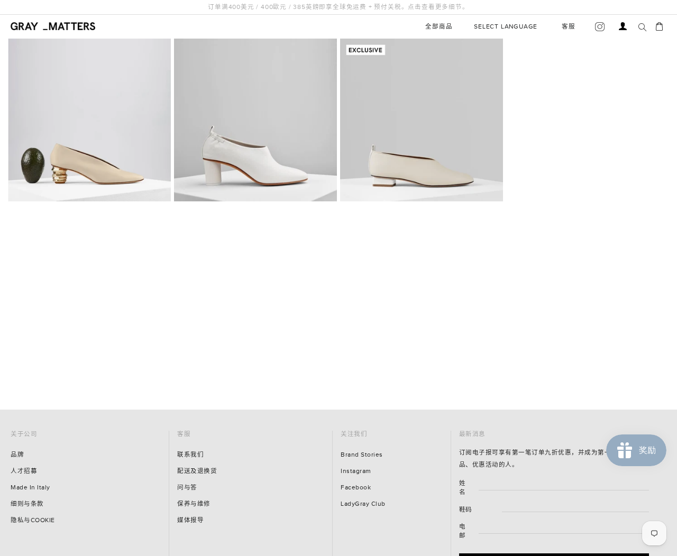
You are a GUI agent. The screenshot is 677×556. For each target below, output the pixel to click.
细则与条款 (27, 504)
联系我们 (190, 454)
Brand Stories (362, 454)
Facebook (356, 487)
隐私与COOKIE (33, 520)
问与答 (187, 487)
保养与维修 (194, 504)
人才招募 (24, 471)
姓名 (462, 488)
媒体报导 (190, 520)
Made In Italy (30, 487)
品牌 (17, 454)
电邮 (462, 531)
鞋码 (465, 509)
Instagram (356, 471)
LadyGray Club (363, 504)
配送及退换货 (197, 471)
